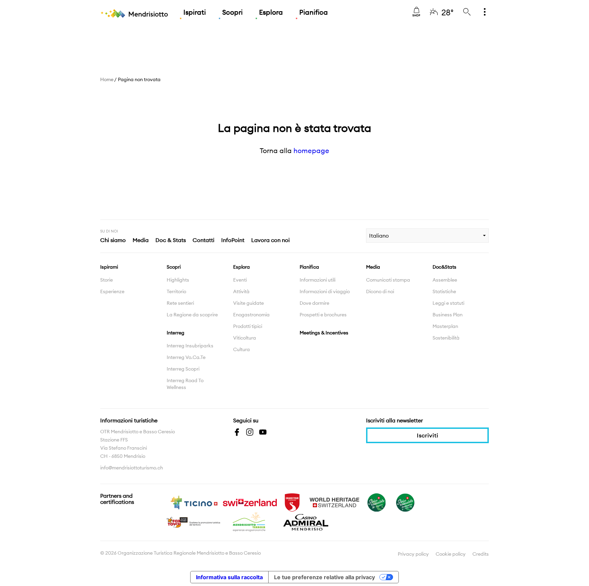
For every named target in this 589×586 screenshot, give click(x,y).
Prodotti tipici (247, 326)
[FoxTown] (194, 521)
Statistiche (444, 291)
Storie (106, 280)
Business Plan (448, 315)
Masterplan (445, 326)
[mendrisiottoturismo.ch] (134, 13)
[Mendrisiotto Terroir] (250, 521)
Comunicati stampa (388, 280)
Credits (480, 554)
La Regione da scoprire (192, 315)
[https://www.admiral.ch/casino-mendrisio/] (305, 521)
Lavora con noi (270, 240)
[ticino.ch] (194, 501)
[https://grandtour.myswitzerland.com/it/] (292, 501)
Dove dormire (314, 303)
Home (107, 79)
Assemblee (445, 280)
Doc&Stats (444, 267)
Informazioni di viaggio (325, 291)
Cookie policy (451, 554)
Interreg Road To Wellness (185, 383)
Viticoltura (244, 338)
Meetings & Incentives (324, 333)
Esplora (271, 12)
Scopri (232, 12)
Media (141, 240)
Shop (416, 15)
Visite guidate (248, 303)
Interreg (175, 333)
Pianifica (313, 12)
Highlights (178, 280)
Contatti (203, 240)
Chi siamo (113, 240)
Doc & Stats (170, 240)
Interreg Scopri (183, 369)
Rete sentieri (180, 303)
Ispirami (109, 267)
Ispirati (194, 12)
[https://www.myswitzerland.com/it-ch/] (250, 501)
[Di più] (485, 12)
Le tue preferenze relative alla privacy (324, 577)
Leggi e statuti (448, 303)
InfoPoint (232, 240)
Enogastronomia (251, 315)
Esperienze (112, 291)
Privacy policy (413, 554)
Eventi (240, 280)
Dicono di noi (380, 291)
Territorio (176, 291)
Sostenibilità (446, 338)
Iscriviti (427, 435)
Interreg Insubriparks (190, 346)
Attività (241, 291)
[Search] (467, 12)
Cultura (241, 349)
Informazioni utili (317, 280)
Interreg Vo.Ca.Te (186, 357)
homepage (311, 150)
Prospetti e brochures (323, 315)
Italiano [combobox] (379, 235)
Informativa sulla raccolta (229, 577)
